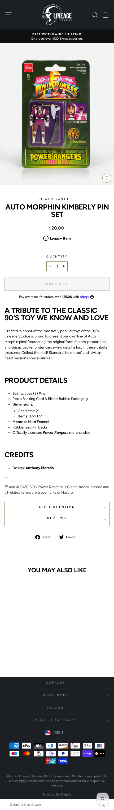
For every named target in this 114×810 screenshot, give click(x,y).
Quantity (57, 256)
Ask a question (57, 507)
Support (55, 682)
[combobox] (58, 804)
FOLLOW (56, 707)
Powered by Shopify (57, 794)
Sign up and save (55, 720)
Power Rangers (57, 199)
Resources (56, 695)
